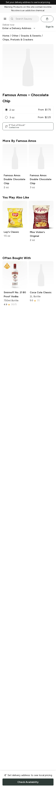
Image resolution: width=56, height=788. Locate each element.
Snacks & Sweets (31, 35)
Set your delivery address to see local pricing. (28, 2)
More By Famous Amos (19, 141)
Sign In (50, 26)
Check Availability (28, 782)
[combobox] (26, 19)
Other (15, 35)
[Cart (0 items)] (47, 19)
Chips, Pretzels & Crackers (17, 39)
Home (5, 35)
